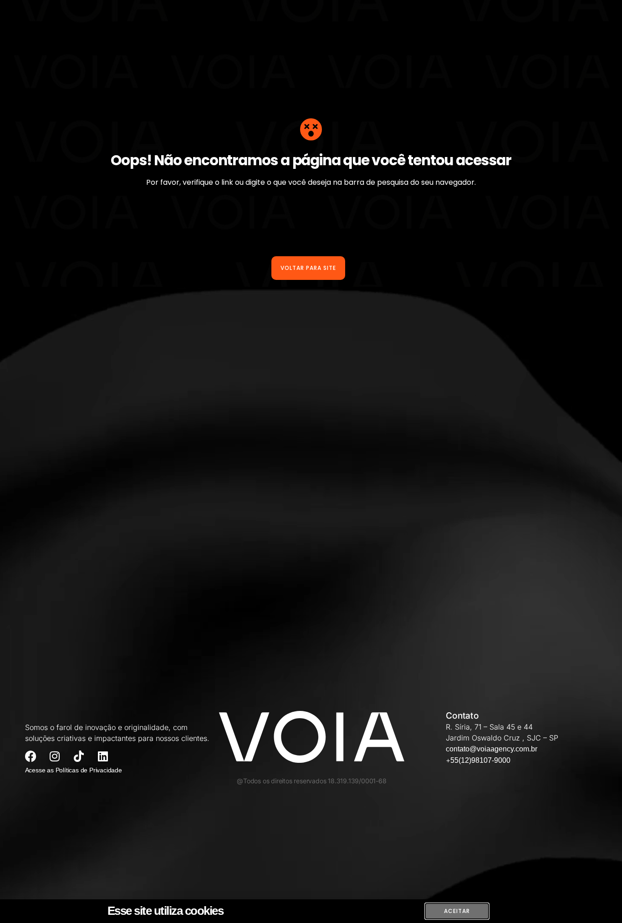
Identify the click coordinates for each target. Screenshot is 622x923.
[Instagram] (55, 756)
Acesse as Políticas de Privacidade (73, 770)
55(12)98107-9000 (480, 760)
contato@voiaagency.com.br (491, 749)
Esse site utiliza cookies (165, 911)
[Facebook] (30, 756)
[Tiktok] (79, 756)
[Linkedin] (103, 756)
